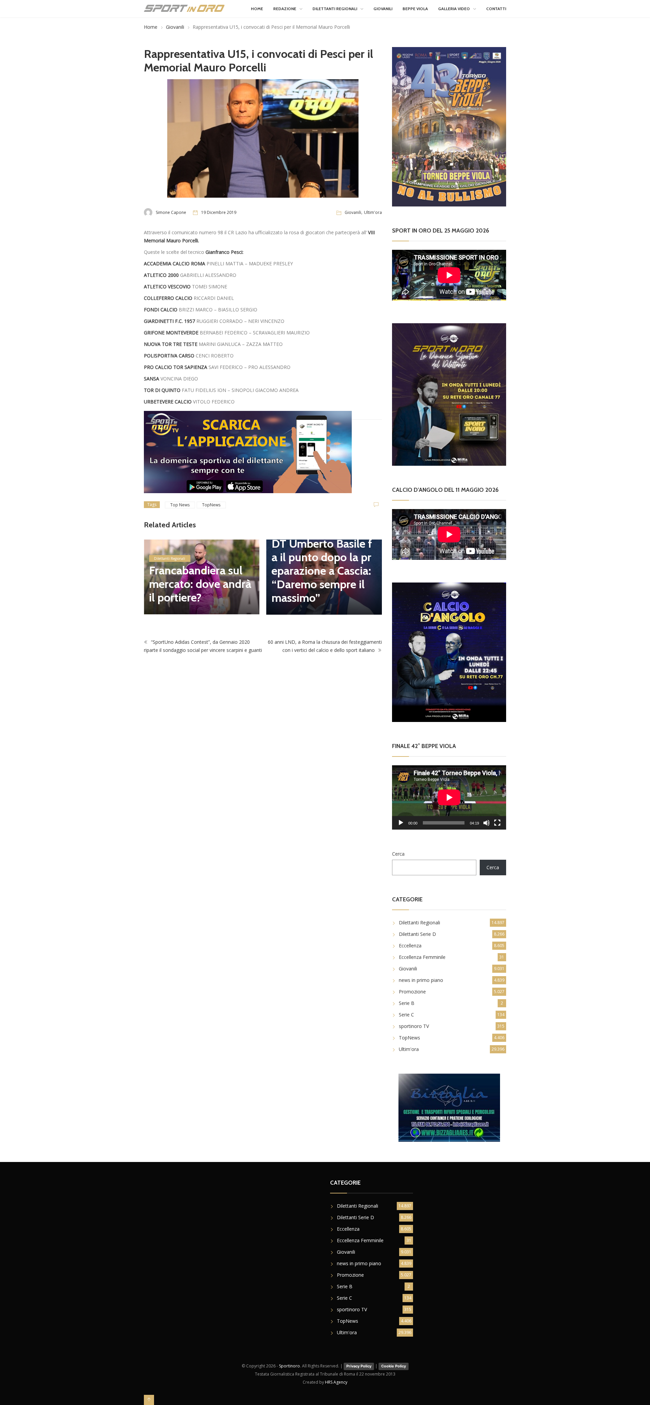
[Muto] (486, 822)
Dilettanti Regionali (334, 8)
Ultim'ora (373, 212)
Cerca (398, 854)
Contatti (496, 8)
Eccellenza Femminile (422, 957)
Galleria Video (454, 8)
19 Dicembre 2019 (218, 212)
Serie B (406, 1003)
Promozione (412, 991)
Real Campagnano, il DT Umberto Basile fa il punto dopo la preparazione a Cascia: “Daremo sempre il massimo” (322, 564)
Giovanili (382, 8)
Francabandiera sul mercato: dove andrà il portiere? (200, 584)
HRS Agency (336, 1382)
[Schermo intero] (497, 822)
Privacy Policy (358, 1366)
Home (257, 8)
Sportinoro (289, 1366)
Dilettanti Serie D (417, 934)
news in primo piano (421, 980)
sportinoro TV (414, 1026)
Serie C (406, 1014)
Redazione (284, 8)
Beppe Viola (415, 8)
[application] (449, 797)
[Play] (400, 822)
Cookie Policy (393, 1366)
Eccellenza (410, 945)
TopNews (211, 505)
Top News (180, 505)
